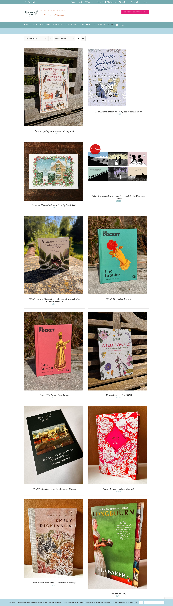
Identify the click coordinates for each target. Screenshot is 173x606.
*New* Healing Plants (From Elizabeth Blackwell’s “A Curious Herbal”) (54, 300)
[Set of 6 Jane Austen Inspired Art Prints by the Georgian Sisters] (117, 143)
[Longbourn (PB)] (117, 500)
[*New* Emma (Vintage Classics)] (117, 407)
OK (141, 602)
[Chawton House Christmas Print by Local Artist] (53, 143)
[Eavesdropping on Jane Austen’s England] (53, 49)
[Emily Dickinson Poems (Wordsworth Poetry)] (53, 500)
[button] (123, 25)
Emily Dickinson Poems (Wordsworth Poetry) (54, 582)
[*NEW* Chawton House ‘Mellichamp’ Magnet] (53, 407)
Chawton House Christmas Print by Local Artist (54, 205)
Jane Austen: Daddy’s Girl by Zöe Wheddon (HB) (118, 111)
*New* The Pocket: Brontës (118, 298)
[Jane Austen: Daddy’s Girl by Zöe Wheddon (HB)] (107, 49)
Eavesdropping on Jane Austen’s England (54, 131)
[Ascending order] (50, 38)
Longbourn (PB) (118, 593)
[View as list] (83, 38)
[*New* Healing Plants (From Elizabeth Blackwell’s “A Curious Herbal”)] (53, 217)
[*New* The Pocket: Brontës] (117, 217)
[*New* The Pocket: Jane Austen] (53, 313)
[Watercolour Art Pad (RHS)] (117, 313)
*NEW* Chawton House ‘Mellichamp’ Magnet (54, 488)
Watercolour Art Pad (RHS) (118, 395)
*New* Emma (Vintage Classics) (118, 488)
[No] (170, 602)
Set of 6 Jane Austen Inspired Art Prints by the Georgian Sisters (118, 197)
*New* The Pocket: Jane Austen (54, 395)
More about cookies (154, 602)
